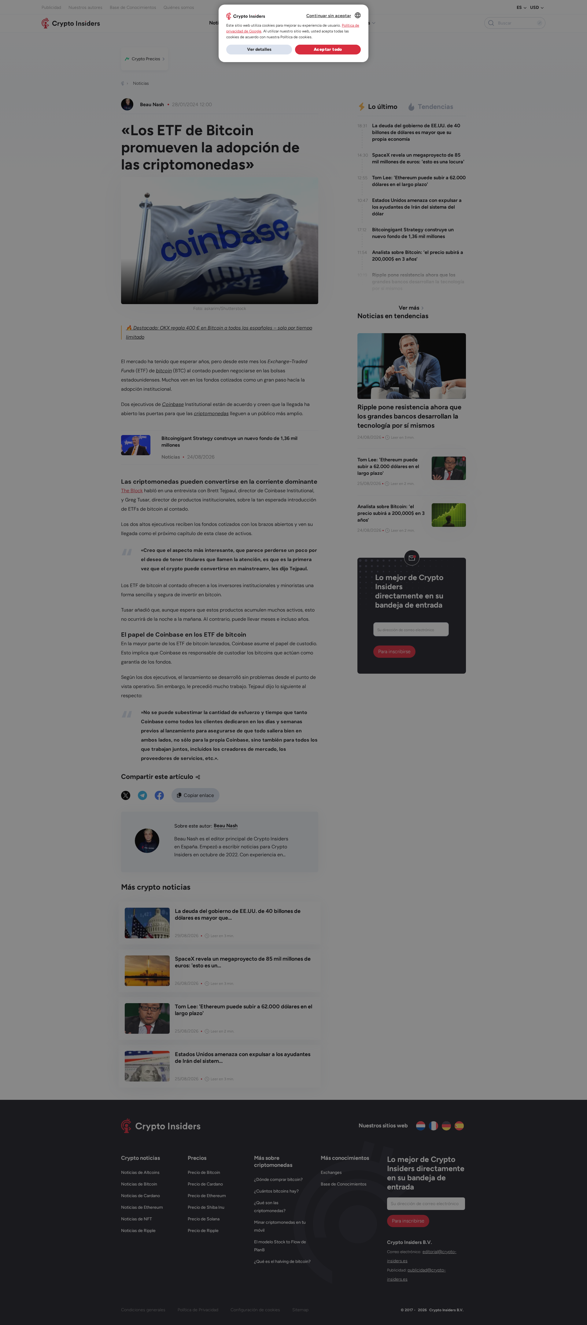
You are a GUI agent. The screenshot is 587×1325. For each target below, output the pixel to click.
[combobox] (358, 15)
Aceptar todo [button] (328, 49)
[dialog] (293, 33)
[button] (259, 49)
